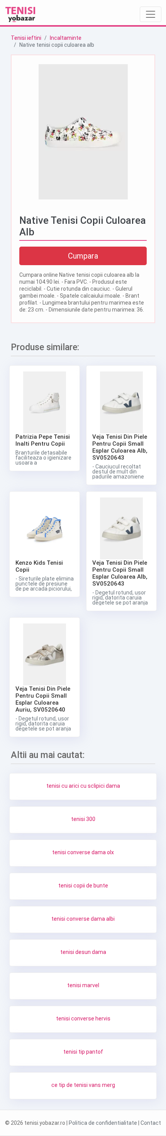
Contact (151, 1123)
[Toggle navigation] (150, 14)
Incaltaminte (65, 38)
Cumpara (83, 256)
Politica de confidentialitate (103, 1123)
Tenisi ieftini (26, 38)
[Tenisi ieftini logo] (20, 14)
